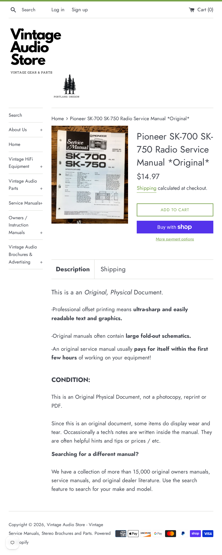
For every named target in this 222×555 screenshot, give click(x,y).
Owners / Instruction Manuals (26, 225)
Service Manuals (26, 203)
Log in (57, 9)
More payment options (175, 239)
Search (15, 115)
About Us (26, 129)
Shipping (146, 188)
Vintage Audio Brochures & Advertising (26, 254)
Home (14, 144)
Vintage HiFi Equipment (26, 163)
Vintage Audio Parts (26, 185)
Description (73, 269)
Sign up (80, 9)
